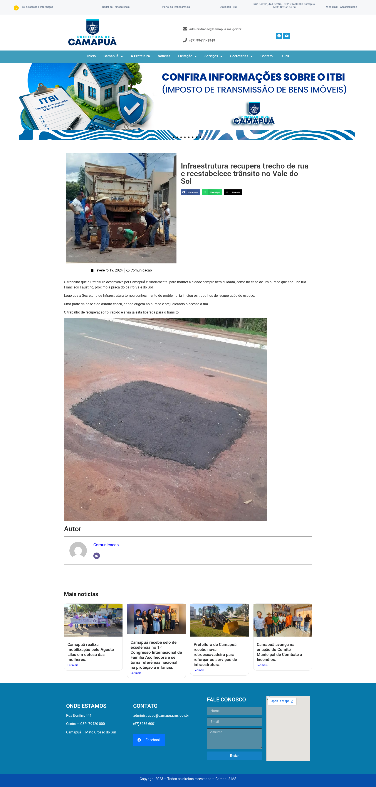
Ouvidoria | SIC (228, 6)
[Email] (96, 556)
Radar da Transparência (115, 6)
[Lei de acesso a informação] (16, 7)
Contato (266, 56)
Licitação (185, 56)
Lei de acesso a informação (37, 6)
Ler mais (72, 665)
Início (91, 56)
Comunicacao (106, 544)
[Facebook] (279, 36)
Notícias (164, 56)
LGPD (284, 56)
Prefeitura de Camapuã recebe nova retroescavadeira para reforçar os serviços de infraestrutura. (215, 654)
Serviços (211, 56)
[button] (173, 137)
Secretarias (239, 56)
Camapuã (111, 56)
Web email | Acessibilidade (341, 6)
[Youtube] (286, 36)
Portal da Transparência (176, 6)
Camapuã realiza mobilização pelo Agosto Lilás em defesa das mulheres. (90, 652)
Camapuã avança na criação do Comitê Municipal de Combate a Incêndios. (279, 652)
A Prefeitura (140, 56)
